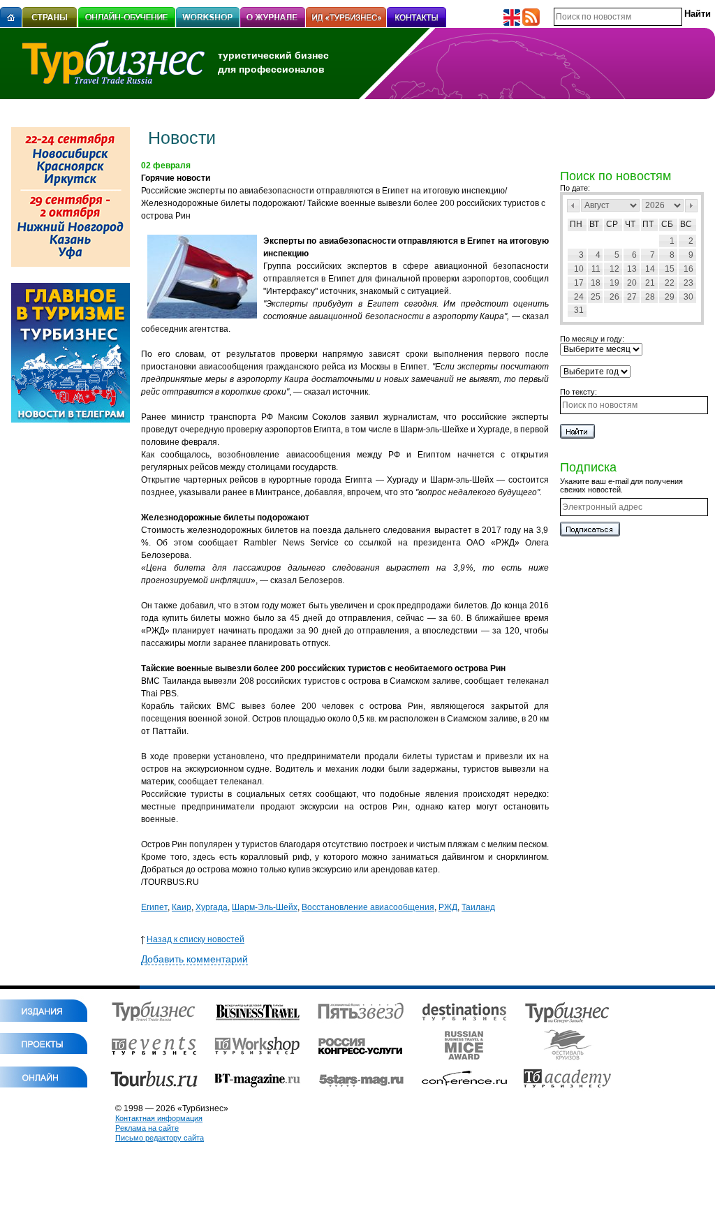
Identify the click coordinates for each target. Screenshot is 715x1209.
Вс (686, 224)
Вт (594, 224)
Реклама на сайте (147, 1128)
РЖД (447, 907)
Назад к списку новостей (195, 939)
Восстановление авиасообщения (368, 907)
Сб (667, 224)
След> (691, 205)
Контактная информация (158, 1118)
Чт (630, 224)
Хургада (212, 907)
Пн (576, 224)
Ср (612, 224)
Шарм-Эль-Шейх (264, 907)
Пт (648, 224)
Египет (154, 907)
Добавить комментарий (194, 959)
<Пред (573, 205)
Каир (181, 907)
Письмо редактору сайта (159, 1138)
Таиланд (478, 907)
